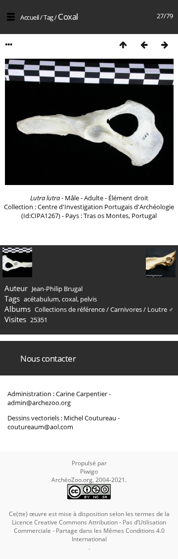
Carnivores (126, 309)
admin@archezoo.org (39, 402)
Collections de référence (70, 309)
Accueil (29, 17)
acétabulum (41, 299)
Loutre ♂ (160, 309)
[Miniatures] (123, 44)
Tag (48, 17)
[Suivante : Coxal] (164, 44)
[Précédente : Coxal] (144, 44)
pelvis (88, 299)
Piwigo (89, 471)
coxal (69, 299)
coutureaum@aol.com (40, 426)
